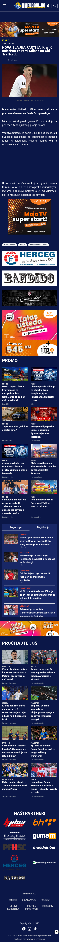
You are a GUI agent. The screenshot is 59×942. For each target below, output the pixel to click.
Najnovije (15, 527)
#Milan (22, 245)
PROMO (10, 360)
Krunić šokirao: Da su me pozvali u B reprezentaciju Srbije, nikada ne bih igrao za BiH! (14, 712)
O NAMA (13, 900)
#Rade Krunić (9, 245)
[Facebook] (23, 929)
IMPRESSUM (47, 906)
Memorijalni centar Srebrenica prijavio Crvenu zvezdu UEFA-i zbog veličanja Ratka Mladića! (36, 541)
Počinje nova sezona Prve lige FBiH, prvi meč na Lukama (42, 503)
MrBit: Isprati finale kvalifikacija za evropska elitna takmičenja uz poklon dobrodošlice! (13, 393)
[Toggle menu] (4, 6)
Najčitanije (43, 527)
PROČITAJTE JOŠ (19, 643)
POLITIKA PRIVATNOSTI (31, 907)
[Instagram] (29, 929)
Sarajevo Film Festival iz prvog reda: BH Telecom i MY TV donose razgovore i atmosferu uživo (14, 506)
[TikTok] (35, 929)
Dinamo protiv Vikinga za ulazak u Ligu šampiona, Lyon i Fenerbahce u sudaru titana (43, 393)
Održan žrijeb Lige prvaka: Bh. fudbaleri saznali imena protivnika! (36, 577)
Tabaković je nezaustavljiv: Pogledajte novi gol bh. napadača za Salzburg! (37, 559)
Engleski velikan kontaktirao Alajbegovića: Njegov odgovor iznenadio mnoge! (42, 712)
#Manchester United (38, 245)
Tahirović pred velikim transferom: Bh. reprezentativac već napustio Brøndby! (37, 612)
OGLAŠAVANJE (29, 900)
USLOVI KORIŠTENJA (13, 907)
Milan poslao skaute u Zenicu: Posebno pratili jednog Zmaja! (15, 785)
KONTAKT (45, 900)
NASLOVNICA (29, 894)
